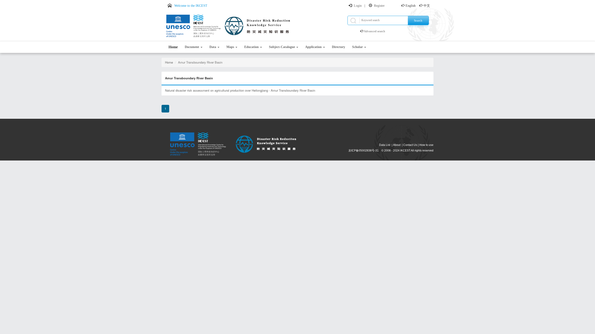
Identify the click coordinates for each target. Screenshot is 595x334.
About (396, 145)
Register (379, 5)
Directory (338, 47)
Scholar (358, 47)
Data (213, 47)
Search (418, 20)
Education (252, 47)
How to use (426, 145)
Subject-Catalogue (282, 47)
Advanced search (374, 31)
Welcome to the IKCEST (190, 5)
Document (192, 47)
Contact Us (410, 145)
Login (358, 5)
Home (173, 47)
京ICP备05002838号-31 (363, 150)
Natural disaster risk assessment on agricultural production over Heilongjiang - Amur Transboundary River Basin (240, 90)
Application (314, 47)
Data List (384, 145)
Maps (230, 47)
